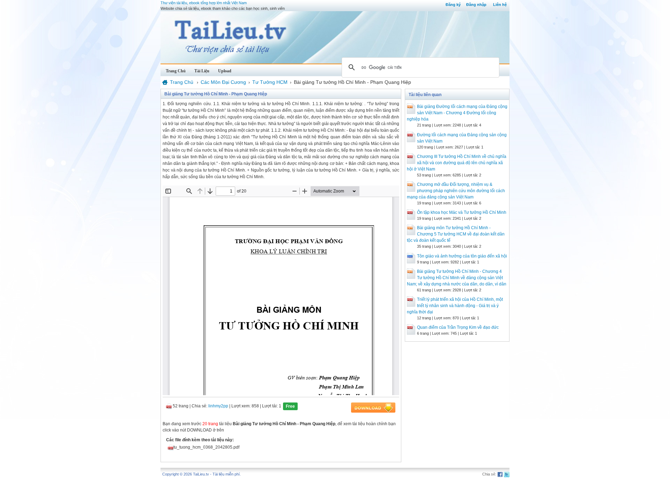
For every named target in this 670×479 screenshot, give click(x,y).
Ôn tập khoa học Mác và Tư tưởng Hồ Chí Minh (461, 212)
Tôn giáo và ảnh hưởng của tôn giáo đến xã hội (462, 256)
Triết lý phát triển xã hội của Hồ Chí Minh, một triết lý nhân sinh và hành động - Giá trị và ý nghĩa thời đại (455, 305)
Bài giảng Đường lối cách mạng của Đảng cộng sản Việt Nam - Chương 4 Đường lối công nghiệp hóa (457, 113)
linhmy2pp (218, 406)
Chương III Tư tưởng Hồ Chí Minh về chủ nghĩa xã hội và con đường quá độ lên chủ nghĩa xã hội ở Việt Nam (456, 163)
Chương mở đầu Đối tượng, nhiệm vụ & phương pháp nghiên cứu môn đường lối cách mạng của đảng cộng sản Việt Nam (456, 190)
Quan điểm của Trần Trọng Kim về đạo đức (458, 327)
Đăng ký (453, 4)
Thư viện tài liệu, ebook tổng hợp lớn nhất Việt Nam (204, 3)
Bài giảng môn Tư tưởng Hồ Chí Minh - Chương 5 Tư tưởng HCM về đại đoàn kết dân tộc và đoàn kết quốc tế (456, 234)
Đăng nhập (476, 4)
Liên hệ (500, 4)
